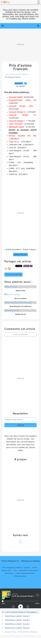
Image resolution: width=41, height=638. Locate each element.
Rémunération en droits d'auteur (28, 570)
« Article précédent (12, 250)
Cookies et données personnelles (25, 573)
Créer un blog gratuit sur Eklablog (12, 567)
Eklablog (36, 561)
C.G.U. (15, 570)
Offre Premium (9, 573)
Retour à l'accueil (20, 254)
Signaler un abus (6, 570)
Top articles (27, 567)
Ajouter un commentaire (20, 334)
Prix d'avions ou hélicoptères (17, 74)
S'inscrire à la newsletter (13, 274)
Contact (34, 567)
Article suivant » (30, 250)
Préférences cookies (20, 576)
